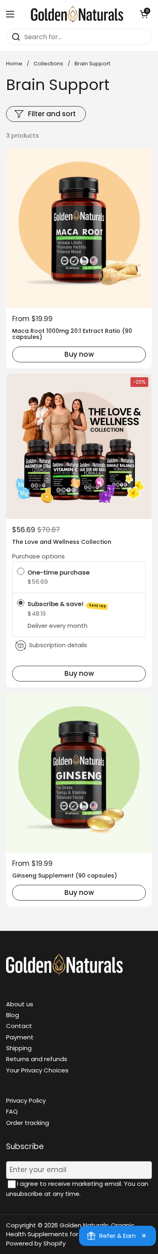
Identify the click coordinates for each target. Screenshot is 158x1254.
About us (19, 1004)
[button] (144, 14)
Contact (19, 1026)
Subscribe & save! (67, 604)
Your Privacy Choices (37, 1070)
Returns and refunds (36, 1059)
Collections (48, 63)
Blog (12, 1015)
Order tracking (27, 1122)
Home (14, 63)
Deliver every (47, 626)
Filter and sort (52, 114)
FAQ (12, 1111)
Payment (20, 1037)
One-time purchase (59, 572)
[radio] (20, 572)
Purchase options (38, 556)
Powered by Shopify (36, 1243)
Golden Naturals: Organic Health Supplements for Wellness (70, 1229)
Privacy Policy (26, 1100)
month (77, 626)
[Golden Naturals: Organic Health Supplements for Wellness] (77, 14)
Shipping (19, 1048)
